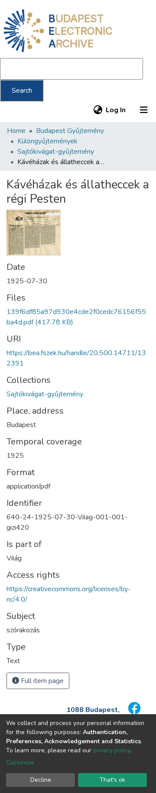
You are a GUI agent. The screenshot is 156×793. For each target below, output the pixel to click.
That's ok (112, 780)
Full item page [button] (41, 681)
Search (22, 90)
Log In (116, 110)
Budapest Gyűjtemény (70, 131)
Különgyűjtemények (47, 141)
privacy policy (111, 750)
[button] (97, 110)
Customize (20, 762)
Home (16, 131)
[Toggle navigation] (144, 110)
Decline (40, 780)
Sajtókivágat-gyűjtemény (55, 151)
